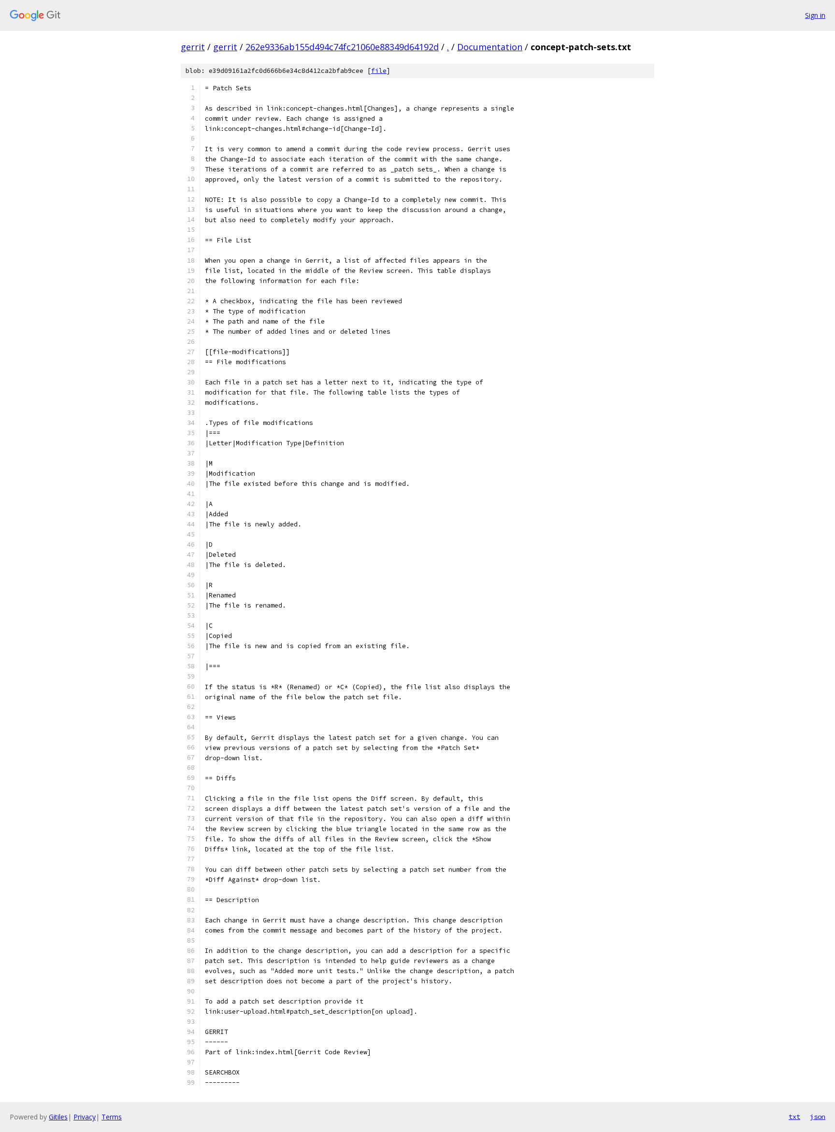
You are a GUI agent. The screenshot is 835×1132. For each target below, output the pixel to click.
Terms (111, 1116)
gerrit (193, 47)
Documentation (489, 47)
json (817, 1116)
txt (794, 1116)
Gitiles (58, 1116)
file (379, 71)
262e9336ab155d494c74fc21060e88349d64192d (342, 47)
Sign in (815, 15)
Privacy (84, 1116)
